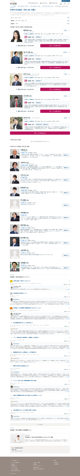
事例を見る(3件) (38, 124)
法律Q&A (13, 464)
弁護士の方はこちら (65, 0)
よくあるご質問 (14, 468)
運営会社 (56, 462)
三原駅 (31, 152)
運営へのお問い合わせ (15, 470)
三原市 (26, 152)
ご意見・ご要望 (36, 462)
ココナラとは (14, 467)
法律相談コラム (14, 465)
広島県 (23, 152)
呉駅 (30, 227)
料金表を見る (38, 80)
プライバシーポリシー (37, 465)
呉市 (25, 202)
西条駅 (31, 165)
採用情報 (56, 464)
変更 (68, 17)
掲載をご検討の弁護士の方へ (39, 468)
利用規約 (35, 464)
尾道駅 (31, 190)
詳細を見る (66, 155)
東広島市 (26, 165)
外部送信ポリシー (36, 467)
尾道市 (26, 177)
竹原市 (26, 33)
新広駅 (30, 202)
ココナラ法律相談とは (15, 462)
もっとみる (40, 424)
